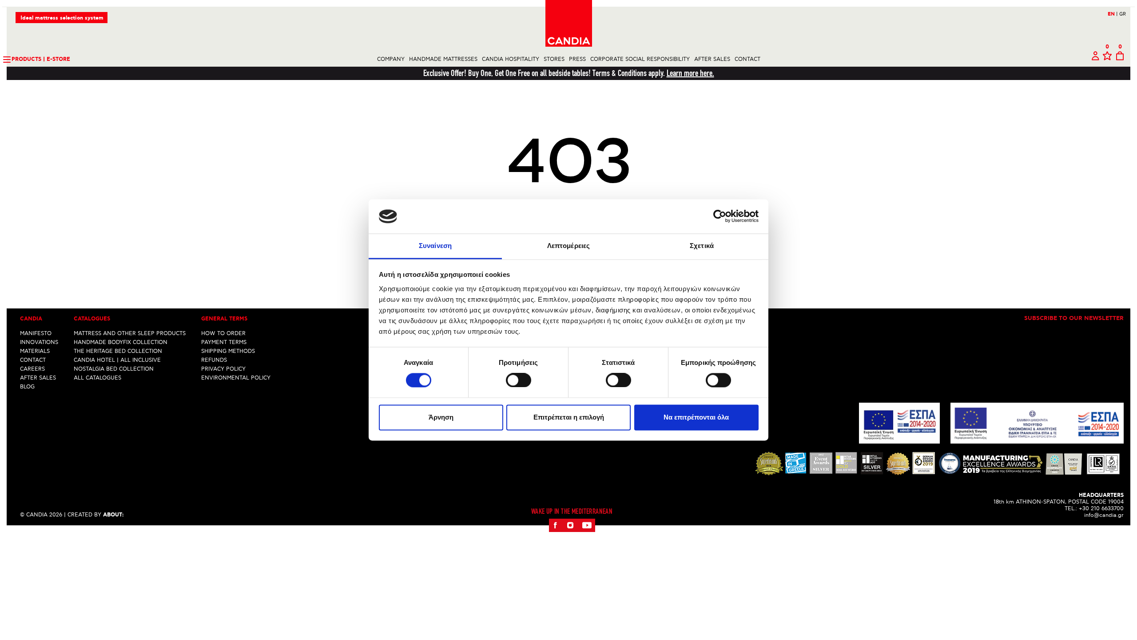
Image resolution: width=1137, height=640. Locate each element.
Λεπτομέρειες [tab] (568, 245)
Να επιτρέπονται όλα (696, 417)
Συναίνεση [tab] (435, 245)
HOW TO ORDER (223, 333)
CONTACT (747, 59)
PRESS (577, 59)
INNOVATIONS (39, 342)
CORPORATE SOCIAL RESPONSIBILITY (640, 59)
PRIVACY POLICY (223, 369)
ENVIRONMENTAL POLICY (235, 378)
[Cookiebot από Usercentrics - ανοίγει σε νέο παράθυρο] (720, 216)
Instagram (570, 525)
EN (1113, 14)
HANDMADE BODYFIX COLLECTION (120, 342)
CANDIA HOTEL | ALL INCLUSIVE (117, 360)
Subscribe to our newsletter (1074, 318)
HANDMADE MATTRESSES (443, 59)
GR (1122, 14)
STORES (554, 59)
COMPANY (391, 59)
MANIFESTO (36, 333)
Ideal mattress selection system (61, 18)
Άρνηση (441, 417)
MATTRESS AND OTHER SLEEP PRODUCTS (130, 333)
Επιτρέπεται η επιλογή (568, 417)
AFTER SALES (712, 59)
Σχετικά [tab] (702, 245)
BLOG (27, 387)
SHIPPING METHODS (228, 351)
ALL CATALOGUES (97, 378)
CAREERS (32, 369)
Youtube (587, 525)
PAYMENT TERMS (223, 342)
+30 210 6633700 (1101, 508)
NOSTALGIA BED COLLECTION (114, 369)
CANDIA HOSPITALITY (510, 59)
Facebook (555, 525)
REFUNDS (214, 360)
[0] (1107, 59)
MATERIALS (35, 351)
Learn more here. (690, 73)
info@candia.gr (1104, 515)
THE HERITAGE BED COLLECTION (118, 351)
